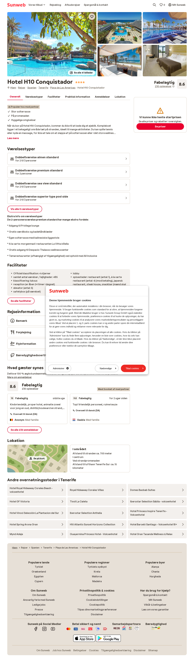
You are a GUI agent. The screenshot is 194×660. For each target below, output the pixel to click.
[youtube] (52, 630)
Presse (39, 609)
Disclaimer (97, 614)
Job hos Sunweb (61, 650)
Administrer (58, 368)
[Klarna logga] (83, 630)
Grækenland (39, 571)
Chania (155, 571)
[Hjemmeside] (16, 5)
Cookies (94, 650)
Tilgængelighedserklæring (39, 614)
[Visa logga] (75, 630)
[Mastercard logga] (68, 630)
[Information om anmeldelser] (173, 86)
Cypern (39, 581)
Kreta (97, 571)
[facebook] (35, 630)
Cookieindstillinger (97, 599)
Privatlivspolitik (97, 595)
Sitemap (153, 650)
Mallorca (97, 576)
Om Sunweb (39, 595)
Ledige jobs (38, 604)
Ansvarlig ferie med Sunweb (39, 599)
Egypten (38, 576)
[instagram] (44, 630)
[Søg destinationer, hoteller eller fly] (154, 5)
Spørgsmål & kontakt (155, 595)
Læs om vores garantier (155, 609)
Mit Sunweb (155, 599)
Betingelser (80, 650)
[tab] (15, 96)
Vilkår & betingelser (155, 604)
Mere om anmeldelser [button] (19, 377)
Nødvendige (106, 368)
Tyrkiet (39, 566)
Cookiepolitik (97, 604)
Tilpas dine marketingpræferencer (97, 609)
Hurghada (155, 576)
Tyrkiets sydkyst (97, 566)
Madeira (97, 581)
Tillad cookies (132, 368)
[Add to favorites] (92, 16)
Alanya (155, 566)
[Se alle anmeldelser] (170, 84)
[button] (51, 44)
